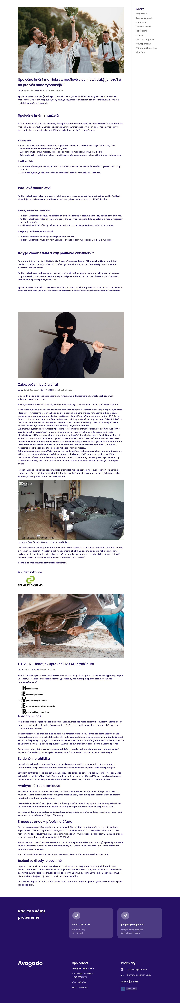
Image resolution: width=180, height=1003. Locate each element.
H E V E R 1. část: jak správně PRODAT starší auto (56, 664)
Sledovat (132, 989)
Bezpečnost (58, 390)
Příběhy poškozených (146, 48)
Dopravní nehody (144, 18)
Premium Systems (33, 572)
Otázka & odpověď (145, 39)
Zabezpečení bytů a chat (38, 384)
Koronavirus (142, 22)
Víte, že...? (69, 390)
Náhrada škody (143, 26)
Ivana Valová (30, 90)
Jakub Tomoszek (31, 390)
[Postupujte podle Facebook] (123, 989)
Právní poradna (56, 90)
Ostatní (139, 35)
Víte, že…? (140, 52)
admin (27, 669)
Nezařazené (141, 30)
